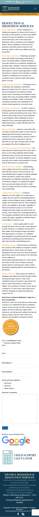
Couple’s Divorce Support (11, 193)
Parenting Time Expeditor (11, 84)
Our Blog (24, 483)
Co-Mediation (7, 224)
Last (4, 353)
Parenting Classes (9, 245)
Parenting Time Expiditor (20, 488)
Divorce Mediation (9, 30)
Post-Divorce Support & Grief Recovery (16, 148)
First (4, 345)
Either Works (9, 388)
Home (5, 480)
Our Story (14, 480)
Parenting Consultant (27, 485)
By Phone (8, 383)
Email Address (7, 363)
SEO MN (31, 511)
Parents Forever (8, 274)
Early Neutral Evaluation (11, 108)
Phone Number (7, 372)
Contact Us (15, 483)
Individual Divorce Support (12, 167)
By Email (8, 386)
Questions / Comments (9, 392)
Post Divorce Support (24, 492)
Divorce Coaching (8, 129)
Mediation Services (26, 480)
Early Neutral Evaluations (16, 490)
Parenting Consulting (10, 56)
